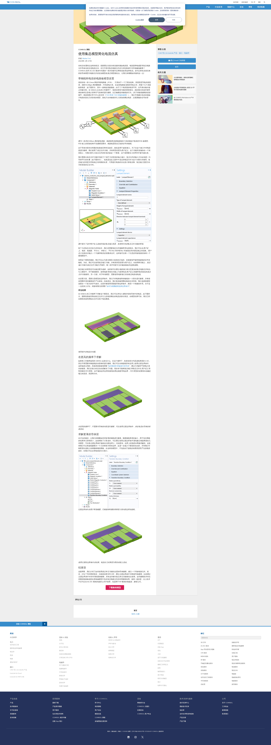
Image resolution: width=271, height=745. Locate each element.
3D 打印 (203, 642)
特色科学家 (235, 649)
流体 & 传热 (63, 637)
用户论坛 (98, 710)
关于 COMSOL (227, 703)
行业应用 (218, 7)
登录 (259, 2)
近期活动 (140, 710)
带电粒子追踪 (63, 679)
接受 (156, 20)
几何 (159, 654)
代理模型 (161, 643)
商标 (119, 731)
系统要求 (13, 714)
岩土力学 (111, 647)
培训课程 (98, 706)
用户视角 (235, 656)
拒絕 (173, 20)
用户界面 (161, 675)
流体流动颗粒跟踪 (65, 654)
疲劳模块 (235, 684)
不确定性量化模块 (207, 663)
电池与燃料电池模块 (238, 663)
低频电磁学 (63, 668)
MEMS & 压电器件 (114, 640)
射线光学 (62, 675)
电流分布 (235, 670)
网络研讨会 (141, 703)
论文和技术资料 (58, 714)
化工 (11, 642)
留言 (176, 67)
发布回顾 (13, 717)
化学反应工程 (14, 645)
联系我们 (225, 714)
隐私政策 (114, 731)
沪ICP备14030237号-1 (138, 731)
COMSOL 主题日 (143, 706)
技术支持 (235, 2)
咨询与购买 (245, 2)
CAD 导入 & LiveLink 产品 (167, 53)
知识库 (182, 710)
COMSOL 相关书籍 (59, 717)
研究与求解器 (162, 678)
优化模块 (204, 667)
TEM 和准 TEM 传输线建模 (116, 95)
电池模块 (235, 667)
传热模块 (204, 670)
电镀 (11, 659)
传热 (60, 640)
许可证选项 (14, 710)
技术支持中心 (184, 703)
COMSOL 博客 (84, 49)
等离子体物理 (63, 686)
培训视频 (261, 7)
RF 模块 (203, 660)
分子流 (61, 643)
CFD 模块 (204, 653)
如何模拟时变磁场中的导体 (118, 366)
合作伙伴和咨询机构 (187, 714)
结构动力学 (112, 657)
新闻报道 (225, 710)
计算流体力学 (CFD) (65, 657)
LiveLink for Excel (16, 673)
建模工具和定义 (163, 664)
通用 (159, 637)
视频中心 (231, 7)
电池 (11, 655)
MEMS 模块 (204, 656)
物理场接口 (161, 671)
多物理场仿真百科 (101, 721)
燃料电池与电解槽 (238, 646)
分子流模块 (204, 674)
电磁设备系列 (236, 677)
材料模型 (111, 650)
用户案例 (56, 710)
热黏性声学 (235, 642)
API (159, 640)
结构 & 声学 (112, 637)
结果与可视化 (162, 685)
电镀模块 (235, 681)
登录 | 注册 (135, 614)
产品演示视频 (57, 706)
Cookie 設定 (140, 20)
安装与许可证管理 (164, 661)
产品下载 (183, 721)
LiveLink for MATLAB (17, 677)
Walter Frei (86, 58)
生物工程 (235, 653)
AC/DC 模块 (205, 646)
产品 (208, 7)
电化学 (12, 652)
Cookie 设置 (126, 731)
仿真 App (161, 647)
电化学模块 (235, 660)
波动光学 (62, 682)
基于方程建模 (162, 657)
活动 (241, 7)
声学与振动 (112, 643)
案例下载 (56, 703)
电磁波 (234, 674)
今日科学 (13, 637)
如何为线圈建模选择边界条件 (118, 286)
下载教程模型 (115, 587)
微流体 (61, 650)
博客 (250, 7)
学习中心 (98, 703)
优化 (159, 650)
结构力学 (111, 654)
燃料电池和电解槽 (16, 648)
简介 (159, 682)
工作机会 (225, 706)
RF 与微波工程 (64, 665)
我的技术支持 (184, 706)
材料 (159, 668)
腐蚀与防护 (13, 662)
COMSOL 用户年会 (144, 714)
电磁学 (186, 53)
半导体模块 (204, 681)
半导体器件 (63, 672)
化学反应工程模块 (207, 677)
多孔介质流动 (63, 647)
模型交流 (98, 714)
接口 (180, 53)
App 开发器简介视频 (207, 649)
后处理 (203, 684)
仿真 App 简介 (57, 721)
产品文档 (183, 717)
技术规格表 (14, 706)
